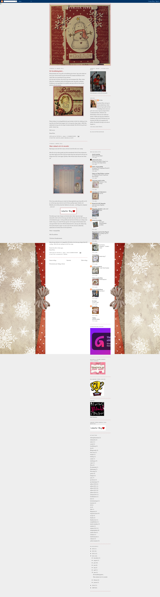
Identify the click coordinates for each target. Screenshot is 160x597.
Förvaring (92, 471)
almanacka (59, 254)
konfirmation (93, 496)
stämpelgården (94, 530)
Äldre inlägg (84, 260)
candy (91, 459)
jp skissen (92, 480)
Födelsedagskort (102, 279)
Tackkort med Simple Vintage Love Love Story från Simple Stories (100, 161)
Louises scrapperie (97, 266)
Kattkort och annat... (70, 205)
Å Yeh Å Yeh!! (95, 302)
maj (95, 567)
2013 (93, 551)
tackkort (92, 534)
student (92, 526)
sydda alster (93, 532)
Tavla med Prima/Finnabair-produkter (103, 223)
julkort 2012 (93, 488)
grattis (91, 473)
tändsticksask (93, 536)
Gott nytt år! (102, 291)
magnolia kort (69, 137)
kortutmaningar (94, 501)
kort (91, 499)
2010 (93, 585)
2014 (93, 549)
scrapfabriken (93, 522)
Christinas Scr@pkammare (99, 192)
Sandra (92, 518)
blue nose (92, 452)
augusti (96, 560)
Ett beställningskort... (56, 71)
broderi (92, 454)
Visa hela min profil (96, 126)
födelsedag (93, 469)
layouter (92, 503)
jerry (91, 478)
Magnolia (92, 511)
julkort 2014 (93, 492)
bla (91, 448)
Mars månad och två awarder (59, 146)
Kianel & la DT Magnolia (99, 203)
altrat (91, 442)
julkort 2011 (93, 486)
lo (90, 507)
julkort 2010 (93, 484)
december (96, 558)
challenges (93, 461)
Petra (101, 100)
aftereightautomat (94, 437)
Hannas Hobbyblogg (97, 289)
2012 (93, 553)
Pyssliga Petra (80, 7)
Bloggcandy (93, 450)
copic (91, 463)
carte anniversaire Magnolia (98, 205)
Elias (91, 465)
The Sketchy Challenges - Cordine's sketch (104, 246)
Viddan (94, 318)
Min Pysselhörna (53, 234)
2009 (93, 588)
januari (95, 582)
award (65, 254)
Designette (95, 243)
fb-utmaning (93, 467)
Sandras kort (93, 520)
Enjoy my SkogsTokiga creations (100, 173)
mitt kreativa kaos (97, 160)
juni (95, 565)
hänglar (92, 475)
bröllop (92, 456)
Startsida (69, 260)
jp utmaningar (93, 482)
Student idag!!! (102, 256)
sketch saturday (96, 154)
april (95, 570)
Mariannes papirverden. (98, 180)
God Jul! (101, 193)
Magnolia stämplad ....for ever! (100, 209)
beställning (60, 137)
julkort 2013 (93, 490)
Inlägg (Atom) (61, 264)
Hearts (100, 210)
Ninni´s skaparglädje (54, 230)
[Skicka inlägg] (78, 136)
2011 (93, 556)
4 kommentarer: (72, 136)
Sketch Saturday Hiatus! (97, 156)
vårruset (92, 539)
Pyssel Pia (94, 306)
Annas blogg (95, 255)
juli (95, 563)
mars (95, 572)
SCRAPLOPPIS (96, 319)
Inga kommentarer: (73, 252)
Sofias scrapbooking (97, 278)
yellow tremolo (94, 541)
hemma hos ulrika (97, 220)
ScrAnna (94, 301)
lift (91, 505)
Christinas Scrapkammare (55, 238)
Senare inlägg (52, 260)
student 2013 (93, 528)
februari (96, 580)
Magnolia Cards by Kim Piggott (100, 232)
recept (91, 515)
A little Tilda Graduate (104, 268)
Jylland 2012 (93, 494)
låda (91, 509)
